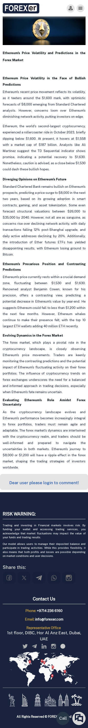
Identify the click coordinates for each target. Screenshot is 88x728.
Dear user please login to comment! (44, 482)
